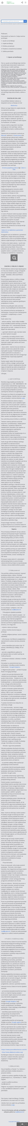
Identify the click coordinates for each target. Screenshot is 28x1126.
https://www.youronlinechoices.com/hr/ (14, 1049)
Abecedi (3, 135)
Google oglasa (16, 1022)
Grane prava (17, 135)
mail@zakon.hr (16, 609)
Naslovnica (14, 105)
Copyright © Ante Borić (14, 1121)
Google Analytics (14, 667)
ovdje (13, 1105)
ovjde (23, 398)
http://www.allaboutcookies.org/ (12, 1052)
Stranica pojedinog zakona (10, 168)
